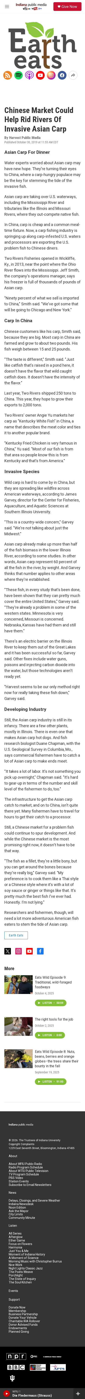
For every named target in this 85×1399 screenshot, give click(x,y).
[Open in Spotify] (18, 75)
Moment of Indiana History (27, 1254)
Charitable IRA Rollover (24, 1321)
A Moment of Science (24, 1258)
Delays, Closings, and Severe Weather (34, 1200)
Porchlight (16, 1275)
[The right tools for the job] (18, 1026)
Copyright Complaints (21, 1144)
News (12, 1192)
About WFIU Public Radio (25, 1164)
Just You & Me (19, 1251)
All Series (15, 1233)
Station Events (19, 1181)
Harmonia (15, 1247)
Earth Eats (16, 935)
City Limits (16, 1214)
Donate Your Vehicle (23, 1317)
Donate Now (17, 1307)
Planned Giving (19, 1331)
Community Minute (22, 1217)
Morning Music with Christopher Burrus (35, 1261)
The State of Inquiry (22, 1279)
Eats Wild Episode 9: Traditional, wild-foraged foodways (53, 982)
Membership (17, 1311)
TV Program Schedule (24, 1174)
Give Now (69, 7)
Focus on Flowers (20, 1244)
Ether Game (17, 1240)
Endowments (18, 1328)
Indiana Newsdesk (21, 1204)
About (13, 1156)
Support (14, 1299)
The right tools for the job (54, 1019)
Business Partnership (23, 1314)
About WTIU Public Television (28, 1171)
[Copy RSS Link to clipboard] (7, 75)
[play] (6, 1393)
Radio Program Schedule (26, 1167)
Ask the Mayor (19, 1211)
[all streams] (79, 1393)
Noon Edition (17, 1207)
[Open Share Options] (73, 75)
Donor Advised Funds (23, 1324)
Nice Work (15, 1265)
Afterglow (16, 1237)
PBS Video (16, 1178)
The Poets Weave (21, 1272)
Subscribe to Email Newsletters (30, 1185)
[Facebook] (62, 75)
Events (13, 1291)
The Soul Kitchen (20, 1282)
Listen (13, 1225)
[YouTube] (40, 75)
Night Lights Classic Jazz (26, 1268)
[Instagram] (51, 75)
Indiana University (49, 1140)
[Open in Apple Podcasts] (29, 75)
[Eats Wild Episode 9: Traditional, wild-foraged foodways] (18, 984)
